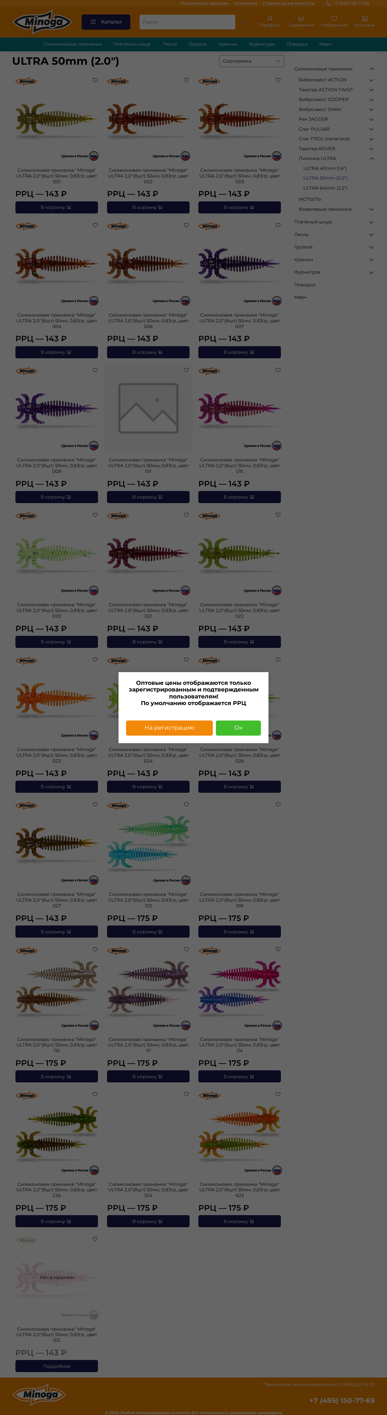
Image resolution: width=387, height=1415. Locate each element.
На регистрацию (169, 727)
